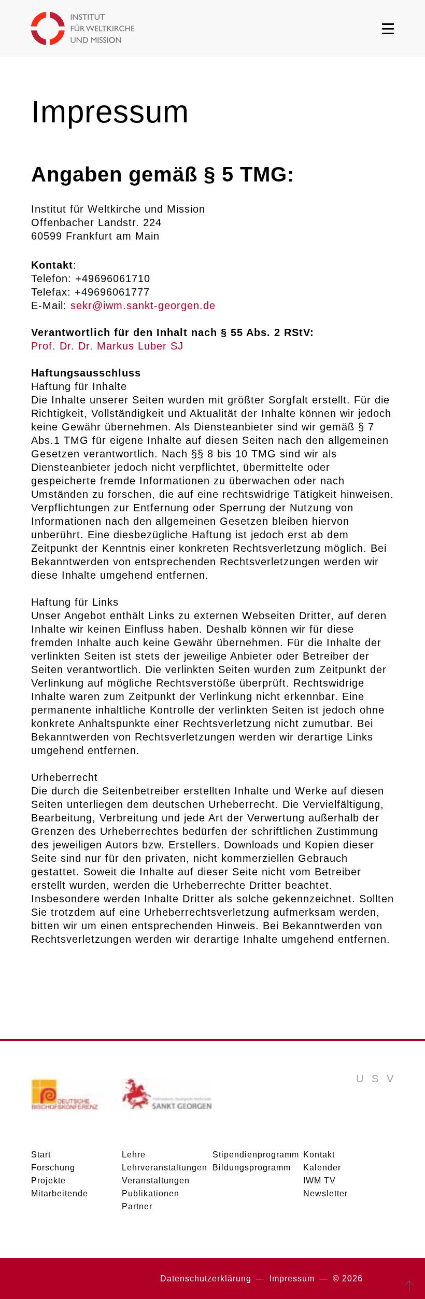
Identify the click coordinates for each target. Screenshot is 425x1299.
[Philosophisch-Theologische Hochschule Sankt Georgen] (167, 1098)
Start (41, 1154)
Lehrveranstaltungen (164, 1167)
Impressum (292, 1278)
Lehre (134, 1154)
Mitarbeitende (59, 1193)
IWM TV (319, 1180)
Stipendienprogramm (255, 1154)
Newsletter (325, 1193)
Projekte (48, 1180)
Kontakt (319, 1154)
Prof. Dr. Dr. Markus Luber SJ (107, 346)
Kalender (322, 1167)
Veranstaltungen (156, 1180)
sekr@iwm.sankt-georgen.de (143, 305)
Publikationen (150, 1193)
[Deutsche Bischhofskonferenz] (76, 1098)
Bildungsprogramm (251, 1167)
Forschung (53, 1167)
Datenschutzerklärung (205, 1278)
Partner (137, 1206)
